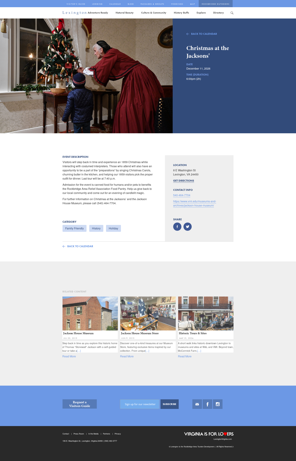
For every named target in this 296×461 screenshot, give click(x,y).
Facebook (207, 404)
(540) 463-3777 (110, 440)
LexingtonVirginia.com (223, 439)
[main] (148, 202)
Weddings (177, 4)
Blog (131, 4)
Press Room (78, 433)
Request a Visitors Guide (79, 404)
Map (192, 4)
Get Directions (183, 180)
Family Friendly (74, 228)
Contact (66, 433)
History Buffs (181, 12)
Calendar (115, 4)
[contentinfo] (148, 423)
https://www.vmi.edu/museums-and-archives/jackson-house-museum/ (194, 203)
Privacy (118, 433)
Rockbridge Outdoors (216, 4)
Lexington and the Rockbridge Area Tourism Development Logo (75, 13)
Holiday (113, 228)
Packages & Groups (152, 4)
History (96, 228)
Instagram (218, 404)
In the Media (93, 433)
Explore (201, 12)
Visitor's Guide (76, 4)
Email (197, 404)
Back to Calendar (204, 34)
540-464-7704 (181, 195)
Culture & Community (153, 12)
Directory (218, 12)
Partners (106, 433)
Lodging (97, 4)
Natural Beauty (125, 12)
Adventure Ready (98, 12)
